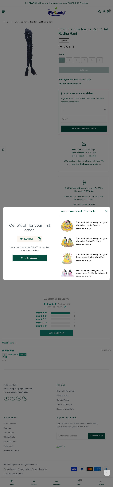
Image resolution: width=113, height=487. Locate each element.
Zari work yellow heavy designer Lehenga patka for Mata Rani (91, 255)
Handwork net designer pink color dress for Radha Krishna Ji (91, 271)
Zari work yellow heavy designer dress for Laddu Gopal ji (91, 223)
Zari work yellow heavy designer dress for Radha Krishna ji (91, 239)
